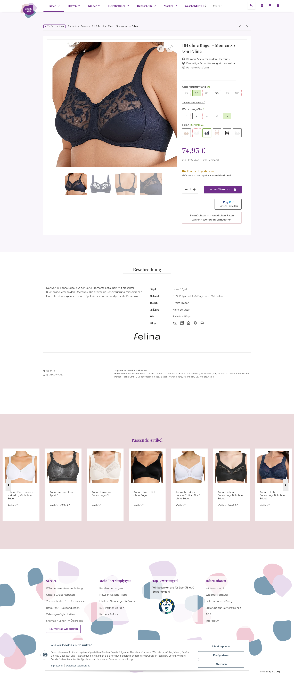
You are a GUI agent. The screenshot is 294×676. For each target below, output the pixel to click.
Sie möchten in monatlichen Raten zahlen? (212, 217)
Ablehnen (221, 664)
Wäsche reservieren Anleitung (64, 588)
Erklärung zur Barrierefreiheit (223, 607)
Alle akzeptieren (221, 646)
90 (218, 93)
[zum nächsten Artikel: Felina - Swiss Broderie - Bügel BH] (247, 26)
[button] (203, 6)
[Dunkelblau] (206, 132)
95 (228, 93)
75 (188, 93)
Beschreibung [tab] (147, 269)
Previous (8, 485)
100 (238, 93)
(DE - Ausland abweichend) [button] (218, 175)
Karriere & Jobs (108, 614)
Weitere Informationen (217, 219)
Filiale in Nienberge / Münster (117, 601)
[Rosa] (217, 132)
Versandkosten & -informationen (66, 601)
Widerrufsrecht (215, 588)
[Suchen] (251, 5)
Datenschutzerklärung (78, 665)
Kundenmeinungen (111, 588)
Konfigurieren (221, 655)
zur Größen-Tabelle (193, 102)
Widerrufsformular (217, 594)
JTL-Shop (276, 672)
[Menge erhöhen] (195, 189)
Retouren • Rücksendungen (62, 607)
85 (208, 93)
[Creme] (196, 132)
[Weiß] (237, 132)
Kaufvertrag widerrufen (63, 628)
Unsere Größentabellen (60, 594)
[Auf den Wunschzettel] (169, 48)
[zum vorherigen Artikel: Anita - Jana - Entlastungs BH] (239, 26)
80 (198, 93)
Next (286, 485)
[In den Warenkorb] (49, 38)
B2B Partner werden (111, 607)
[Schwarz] (227, 132)
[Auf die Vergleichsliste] (161, 48)
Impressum (57, 665)
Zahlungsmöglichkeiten (60, 614)
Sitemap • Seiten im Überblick (64, 620)
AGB (208, 614)
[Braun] (186, 132)
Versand (214, 160)
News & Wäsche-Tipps (113, 594)
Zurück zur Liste (55, 26)
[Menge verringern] (185, 189)
